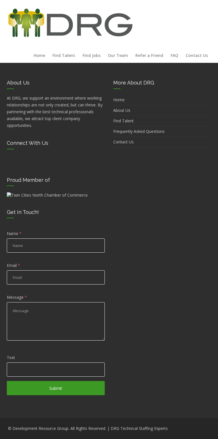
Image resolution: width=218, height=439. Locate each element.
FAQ (174, 55)
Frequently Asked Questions (139, 131)
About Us (121, 110)
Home (39, 55)
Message (17, 297)
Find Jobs (91, 55)
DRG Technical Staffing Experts (139, 428)
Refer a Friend (149, 55)
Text (11, 357)
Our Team (118, 55)
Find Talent (64, 55)
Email (13, 265)
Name (14, 233)
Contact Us (197, 55)
